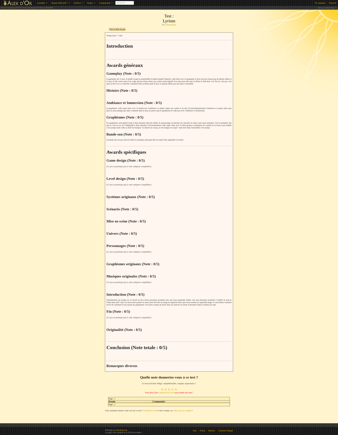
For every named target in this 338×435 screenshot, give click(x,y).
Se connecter (320, 3)
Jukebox (211, 430)
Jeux (195, 430)
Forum (90, 3)
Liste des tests (25, 8)
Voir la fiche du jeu (117, 29)
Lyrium (34, 8)
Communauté (104, 3)
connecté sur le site (166, 392)
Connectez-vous (150, 410)
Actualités (41, 3)
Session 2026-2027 (59, 3)
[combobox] (124, 2)
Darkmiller (171, 24)
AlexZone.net (121, 430)
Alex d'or (4, 8)
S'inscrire (332, 3)
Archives (77, 3)
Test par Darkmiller (46, 8)
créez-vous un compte (182, 410)
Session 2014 (14, 8)
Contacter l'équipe (225, 430)
